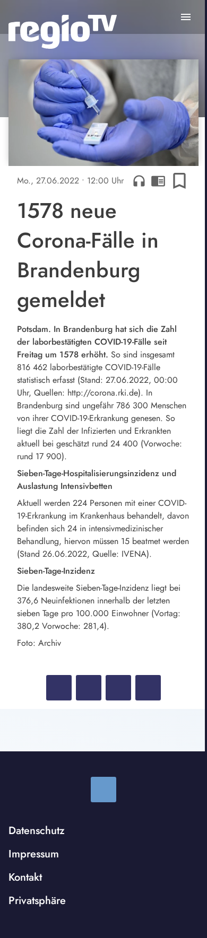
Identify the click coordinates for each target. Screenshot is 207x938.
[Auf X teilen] (88, 687)
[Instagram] (103, 789)
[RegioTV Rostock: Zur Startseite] (62, 32)
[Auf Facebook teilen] (59, 687)
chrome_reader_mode (158, 180)
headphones (139, 180)
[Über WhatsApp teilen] (118, 687)
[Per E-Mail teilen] (148, 687)
